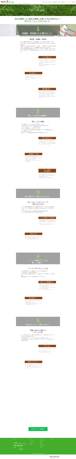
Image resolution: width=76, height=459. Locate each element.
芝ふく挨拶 (41, 440)
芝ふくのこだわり (32, 440)
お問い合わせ (41, 444)
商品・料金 (31, 444)
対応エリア (41, 443)
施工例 (30, 443)
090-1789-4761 (18, 445)
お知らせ (41, 447)
